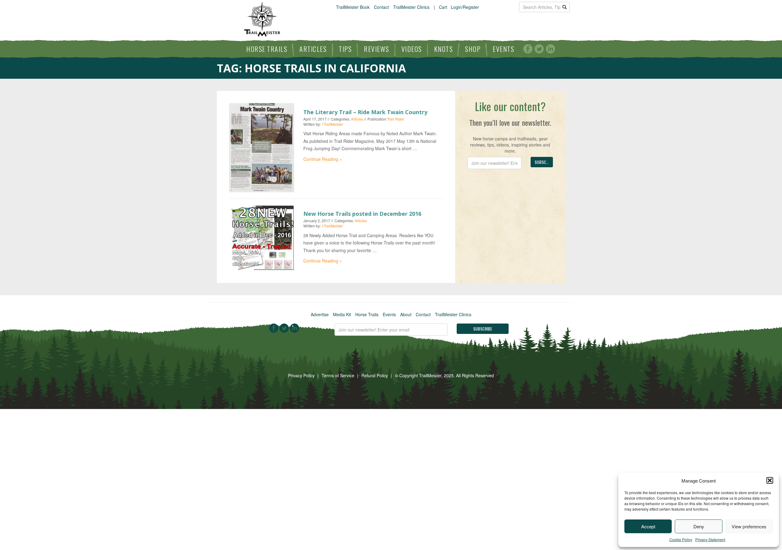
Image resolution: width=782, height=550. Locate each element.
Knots (443, 49)
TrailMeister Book (353, 7)
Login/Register (465, 7)
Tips (345, 49)
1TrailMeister (332, 124)
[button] (770, 480)
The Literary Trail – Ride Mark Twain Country (365, 112)
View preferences (749, 526)
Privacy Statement (710, 539)
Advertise (320, 314)
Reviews (376, 49)
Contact (381, 7)
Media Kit (342, 314)
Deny (698, 526)
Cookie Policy (680, 539)
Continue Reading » (322, 159)
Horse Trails (266, 49)
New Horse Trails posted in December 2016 (362, 213)
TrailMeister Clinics (411, 7)
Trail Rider (395, 118)
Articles (313, 49)
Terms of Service (338, 375)
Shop (473, 49)
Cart (443, 7)
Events (503, 49)
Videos (411, 49)
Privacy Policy (301, 375)
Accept (648, 526)
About (405, 314)
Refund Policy (374, 375)
